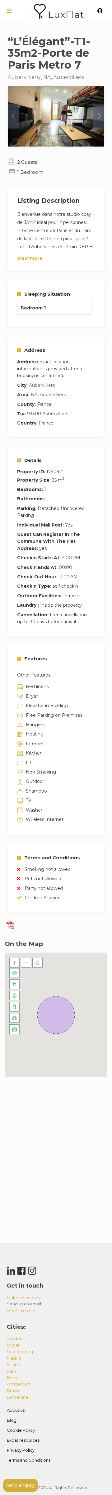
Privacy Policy (21, 1450)
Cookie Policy (21, 1430)
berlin (13, 1377)
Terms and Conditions (52, 858)
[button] (56, 1014)
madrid (14, 1358)
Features (35, 659)
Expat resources (23, 1440)
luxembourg (20, 1351)
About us (16, 1410)
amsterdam (19, 1383)
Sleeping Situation (47, 294)
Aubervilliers (42, 385)
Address (34, 350)
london (14, 1338)
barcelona (17, 1397)
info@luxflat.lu (21, 1310)
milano (13, 1364)
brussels (15, 1390)
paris (11, 1371)
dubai (13, 1344)
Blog (11, 1420)
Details (33, 460)
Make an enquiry (23, 1297)
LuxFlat (66, 14)
